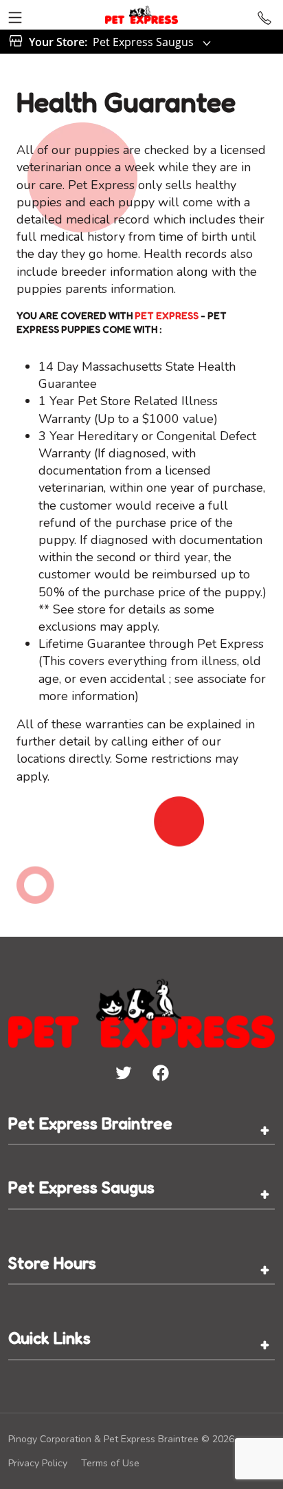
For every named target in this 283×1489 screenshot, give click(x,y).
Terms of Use (110, 1463)
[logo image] (141, 15)
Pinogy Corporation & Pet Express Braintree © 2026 (121, 1439)
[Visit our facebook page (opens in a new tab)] (160, 1072)
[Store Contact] (264, 15)
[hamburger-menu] (15, 15)
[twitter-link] (123, 1072)
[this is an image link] (141, 1011)
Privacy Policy (37, 1463)
